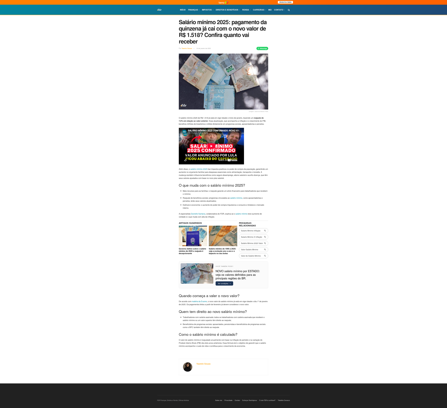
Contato (278, 9)
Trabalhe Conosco (284, 400)
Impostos (207, 9)
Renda (245, 9)
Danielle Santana (198, 213)
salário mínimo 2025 (198, 169)
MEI (270, 9)
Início (183, 9)
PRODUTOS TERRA (285, 2)
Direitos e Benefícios (227, 9)
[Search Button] (289, 10)
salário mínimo (236, 198)
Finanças (193, 9)
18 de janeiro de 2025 (203, 48)
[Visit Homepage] (159, 10)
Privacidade (228, 400)
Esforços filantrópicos (249, 400)
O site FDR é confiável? (267, 400)
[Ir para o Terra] (223, 2)
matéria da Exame (199, 301)
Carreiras (258, 9)
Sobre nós (218, 400)
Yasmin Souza (187, 48)
